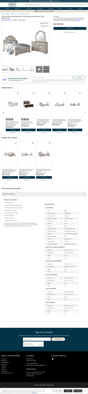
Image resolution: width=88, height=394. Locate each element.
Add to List (45, 26)
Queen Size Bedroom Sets (24, 14)
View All (46, 69)
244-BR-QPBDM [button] (21, 20)
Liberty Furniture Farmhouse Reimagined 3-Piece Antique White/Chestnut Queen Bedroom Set (43, 170)
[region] (44, 391)
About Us (70, 8)
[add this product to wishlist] (18, 93)
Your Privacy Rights (57, 390)
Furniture (7, 8)
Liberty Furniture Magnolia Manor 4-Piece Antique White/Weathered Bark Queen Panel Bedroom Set (59, 120)
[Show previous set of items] (3, 112)
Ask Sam (79, 77)
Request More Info (71, 32)
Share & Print (45, 23)
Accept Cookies (77, 390)
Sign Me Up (58, 339)
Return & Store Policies (7, 373)
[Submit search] (50, 5)
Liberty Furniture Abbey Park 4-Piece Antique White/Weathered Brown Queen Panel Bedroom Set (12, 123)
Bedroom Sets (14, 14)
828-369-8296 (34, 363)
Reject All (68, 390)
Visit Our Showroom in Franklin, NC (40, 1)
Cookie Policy (34, 392)
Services (60, 8)
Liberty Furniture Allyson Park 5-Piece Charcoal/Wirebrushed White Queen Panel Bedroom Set (26, 170)
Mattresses (17, 8)
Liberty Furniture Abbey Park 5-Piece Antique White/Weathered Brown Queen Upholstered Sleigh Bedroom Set (9, 170)
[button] (55, 5)
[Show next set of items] (84, 112)
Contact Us (79, 8)
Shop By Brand (29, 8)
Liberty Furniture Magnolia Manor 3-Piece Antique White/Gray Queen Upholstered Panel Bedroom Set (43, 120)
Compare (14, 132)
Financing (51, 8)
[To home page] (12, 5)
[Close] (85, 390)
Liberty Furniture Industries (7, 20)
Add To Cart (70, 28)
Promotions (40, 8)
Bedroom (8, 14)
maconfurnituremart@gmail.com (38, 365)
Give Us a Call (55, 1)
